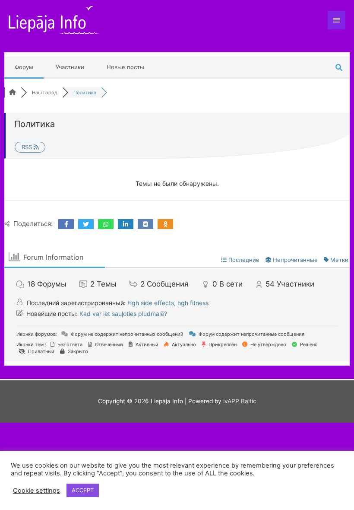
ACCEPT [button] (83, 490)
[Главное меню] (337, 20)
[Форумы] (12, 92)
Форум (24, 67)
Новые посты (125, 67)
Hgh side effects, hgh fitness (168, 302)
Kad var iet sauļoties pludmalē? (123, 313)
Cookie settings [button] (36, 490)
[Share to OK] (165, 224)
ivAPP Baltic (239, 401)
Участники (70, 67)
